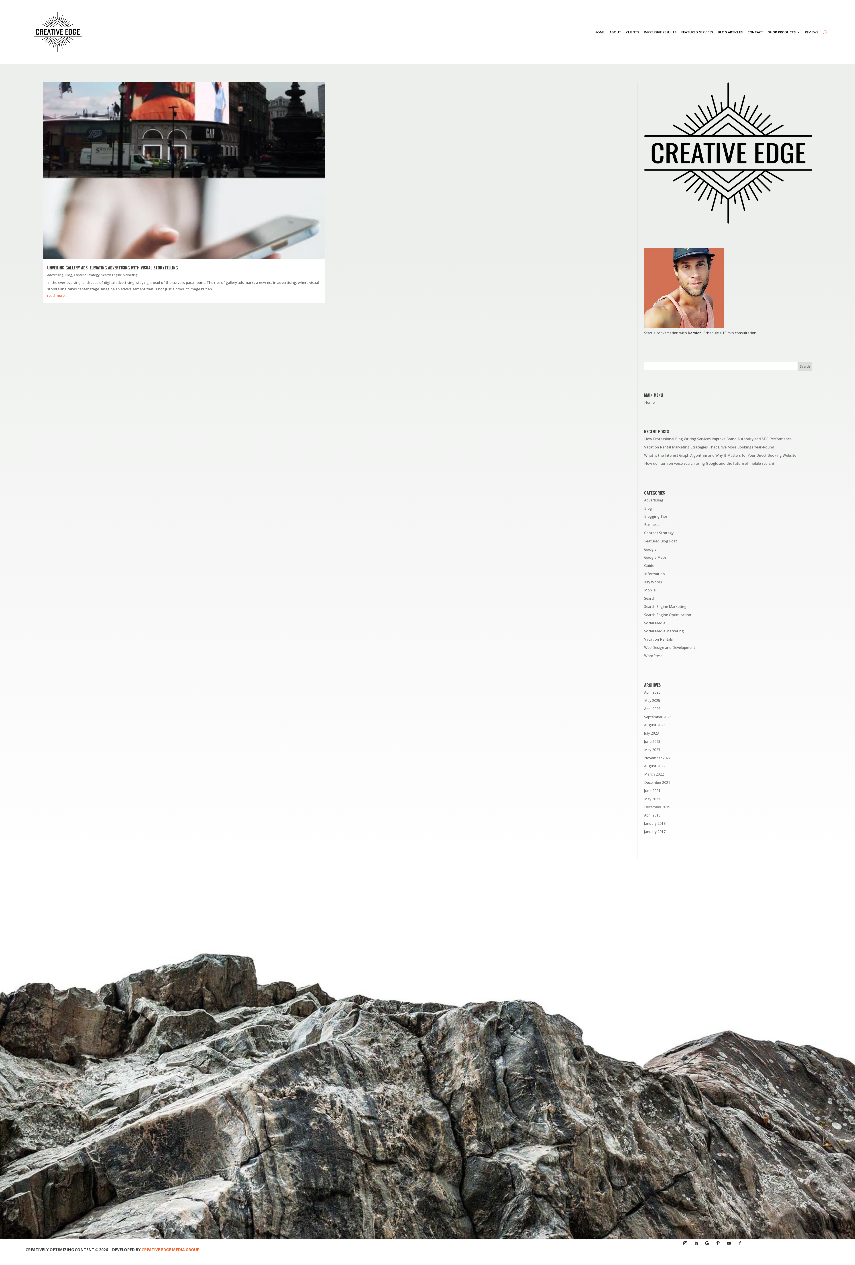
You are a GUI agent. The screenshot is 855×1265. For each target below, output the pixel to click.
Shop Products (782, 32)
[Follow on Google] (707, 1243)
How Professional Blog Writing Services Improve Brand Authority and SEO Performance (718, 438)
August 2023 (654, 725)
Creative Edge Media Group (170, 1249)
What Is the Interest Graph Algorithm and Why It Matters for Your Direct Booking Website (720, 455)
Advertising (55, 275)
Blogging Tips (656, 516)
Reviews (811, 32)
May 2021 (652, 798)
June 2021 (652, 790)
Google (650, 549)
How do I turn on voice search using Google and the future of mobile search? (709, 463)
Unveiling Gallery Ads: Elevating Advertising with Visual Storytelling (112, 268)
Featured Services (697, 32)
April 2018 (652, 815)
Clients (632, 32)
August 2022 (654, 766)
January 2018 (655, 823)
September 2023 (657, 717)
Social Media (654, 623)
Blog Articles (730, 32)
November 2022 (657, 758)
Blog (68, 275)
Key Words (653, 582)
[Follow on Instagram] (685, 1243)
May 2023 (652, 749)
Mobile (650, 590)
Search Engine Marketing (119, 275)
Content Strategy (87, 275)
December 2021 (657, 782)
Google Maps (655, 557)
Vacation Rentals (658, 639)
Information (654, 573)
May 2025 (652, 700)
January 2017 (655, 831)
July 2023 (651, 733)
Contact (755, 32)
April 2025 (652, 708)
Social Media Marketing (664, 631)
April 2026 (652, 692)
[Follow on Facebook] (740, 1243)
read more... (57, 295)
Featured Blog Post (660, 541)
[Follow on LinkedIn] (696, 1243)
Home (600, 32)
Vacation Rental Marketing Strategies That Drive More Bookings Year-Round (709, 447)
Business (651, 524)
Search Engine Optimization (667, 614)
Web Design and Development (669, 647)
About (615, 32)
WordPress (653, 655)
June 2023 (652, 741)
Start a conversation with (673, 332)
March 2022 (654, 774)
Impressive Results (660, 32)
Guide (649, 565)
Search (650, 598)
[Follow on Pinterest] (718, 1243)
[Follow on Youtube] (729, 1243)
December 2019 (657, 807)
